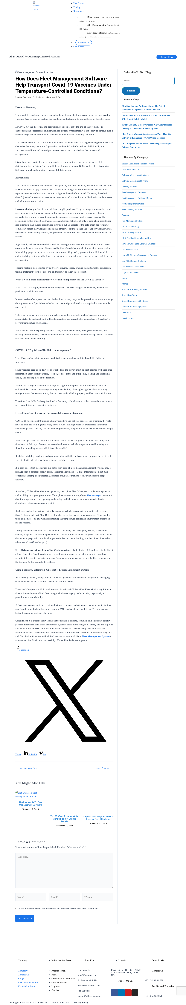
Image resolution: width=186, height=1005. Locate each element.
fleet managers (95, 495)
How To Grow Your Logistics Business (138, 244)
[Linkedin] (121, 992)
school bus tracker (130, 295)
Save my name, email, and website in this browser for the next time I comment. (58, 908)
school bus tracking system (134, 307)
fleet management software (134, 192)
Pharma (125, 284)
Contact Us (83, 42)
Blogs (90, 17)
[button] (166, 57)
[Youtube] (128, 992)
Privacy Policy (81, 1002)
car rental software (130, 169)
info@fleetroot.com (87, 975)
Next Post (102, 768)
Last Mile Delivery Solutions (134, 266)
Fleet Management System (96, 636)
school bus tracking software (135, 301)
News (124, 278)
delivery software (129, 186)
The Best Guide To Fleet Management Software (30, 803)
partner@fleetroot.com (89, 985)
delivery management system (135, 181)
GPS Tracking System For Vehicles (137, 238)
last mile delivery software (134, 261)
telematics (126, 312)
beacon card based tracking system (138, 164)
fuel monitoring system (132, 221)
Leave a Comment (23, 97)
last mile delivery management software (140, 255)
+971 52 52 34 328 (154, 980)
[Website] (98, 897)
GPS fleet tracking (130, 226)
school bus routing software (134, 289)
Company (23, 970)
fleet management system (133, 204)
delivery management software (135, 175)
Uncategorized (128, 318)
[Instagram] (135, 992)
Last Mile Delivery (130, 249)
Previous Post (28, 768)
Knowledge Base (95, 32)
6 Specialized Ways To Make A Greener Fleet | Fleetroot (98, 817)
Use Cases (78, 3)
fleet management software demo (137, 198)
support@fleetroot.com (89, 996)
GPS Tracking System (131, 232)
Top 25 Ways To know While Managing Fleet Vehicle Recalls (64, 819)
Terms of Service (60, 1002)
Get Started (79, 46)
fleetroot (125, 215)
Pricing (76, 7)
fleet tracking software (132, 209)
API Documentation (97, 25)
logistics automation (131, 272)
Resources (78, 11)
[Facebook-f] (114, 992)
